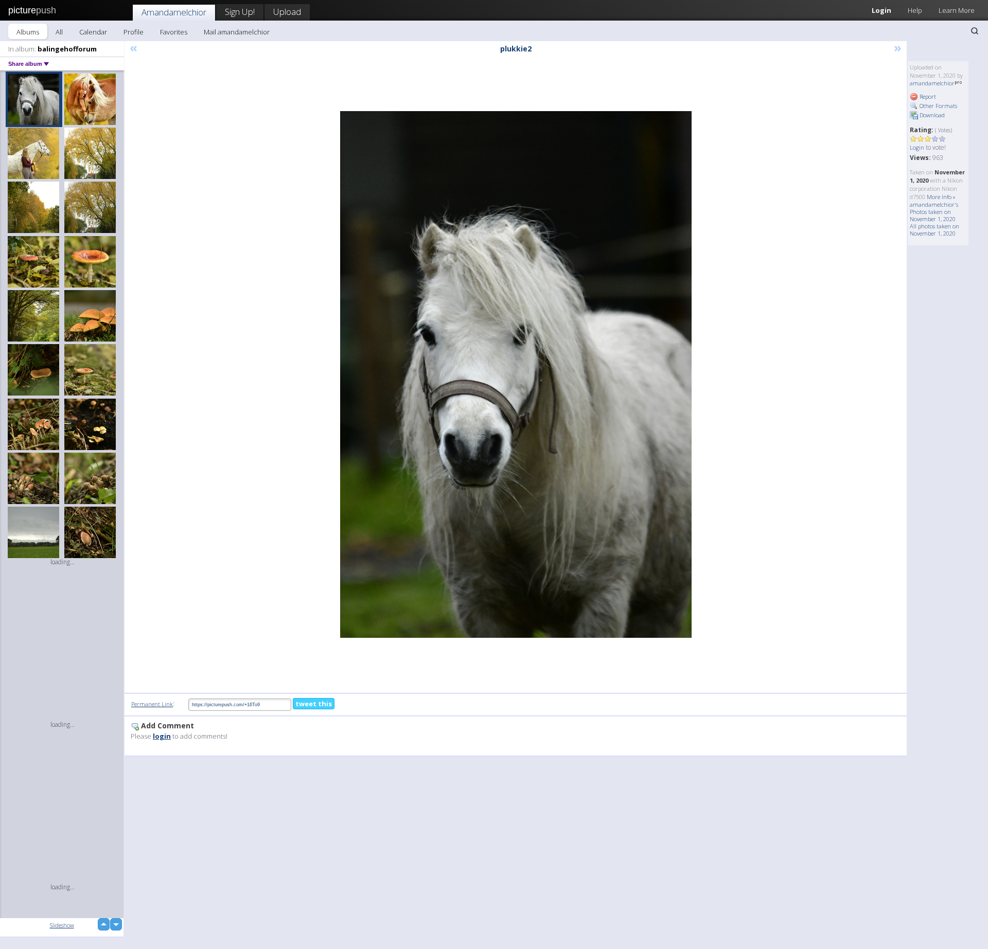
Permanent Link (152, 704)
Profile (133, 32)
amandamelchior (932, 83)
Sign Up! (240, 11)
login (162, 736)
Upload (287, 11)
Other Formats (937, 106)
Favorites (173, 32)
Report (927, 96)
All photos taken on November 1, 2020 (934, 229)
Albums (27, 32)
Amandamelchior (174, 12)
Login (881, 10)
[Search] (974, 31)
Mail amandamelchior (237, 32)
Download (931, 115)
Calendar (93, 32)
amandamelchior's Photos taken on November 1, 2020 (934, 212)
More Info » (941, 197)
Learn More (957, 10)
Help (915, 10)
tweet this (313, 703)
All (59, 32)
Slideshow (62, 925)
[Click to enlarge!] (516, 374)
